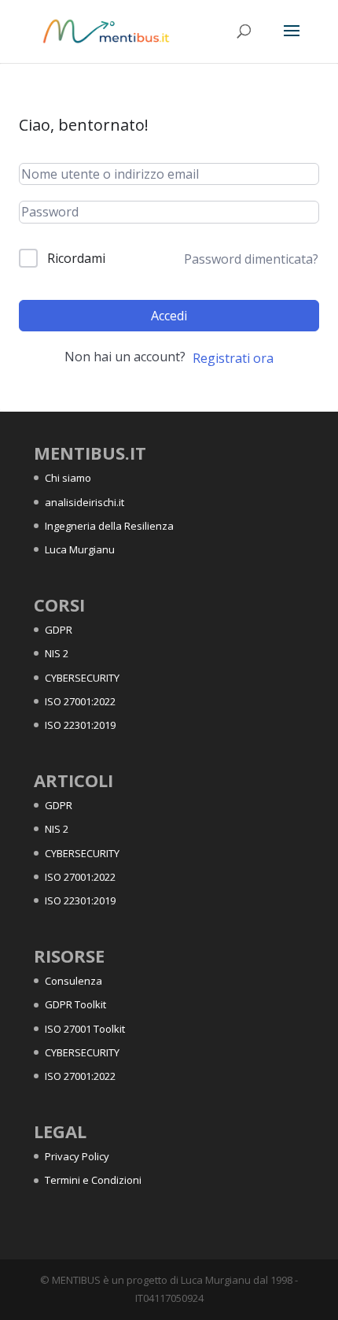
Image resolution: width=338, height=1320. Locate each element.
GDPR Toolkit (75, 1004)
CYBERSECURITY (82, 678)
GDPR (58, 630)
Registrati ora (233, 358)
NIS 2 (56, 653)
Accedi (169, 315)
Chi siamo (68, 478)
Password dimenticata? (251, 259)
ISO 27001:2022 (80, 701)
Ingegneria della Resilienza (109, 526)
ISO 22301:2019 (80, 725)
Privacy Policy (77, 1156)
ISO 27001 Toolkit (85, 1029)
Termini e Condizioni (93, 1180)
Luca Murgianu (80, 549)
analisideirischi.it (84, 502)
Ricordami (76, 258)
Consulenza (73, 981)
